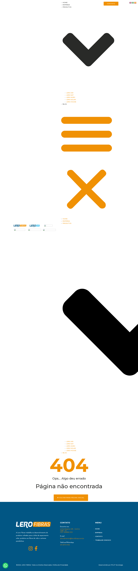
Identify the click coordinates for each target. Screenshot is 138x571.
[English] (130, 2)
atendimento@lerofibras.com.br (72, 538)
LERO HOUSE (71, 102)
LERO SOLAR (71, 99)
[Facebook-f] (36, 548)
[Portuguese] (133, 2)
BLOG (65, 104)
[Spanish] (135, 2)
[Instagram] (30, 548)
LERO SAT (70, 95)
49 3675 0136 (65, 545)
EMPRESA (66, 5)
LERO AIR (69, 93)
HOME (65, 2)
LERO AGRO (70, 97)
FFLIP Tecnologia (117, 565)
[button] (86, 161)
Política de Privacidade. (60, 565)
